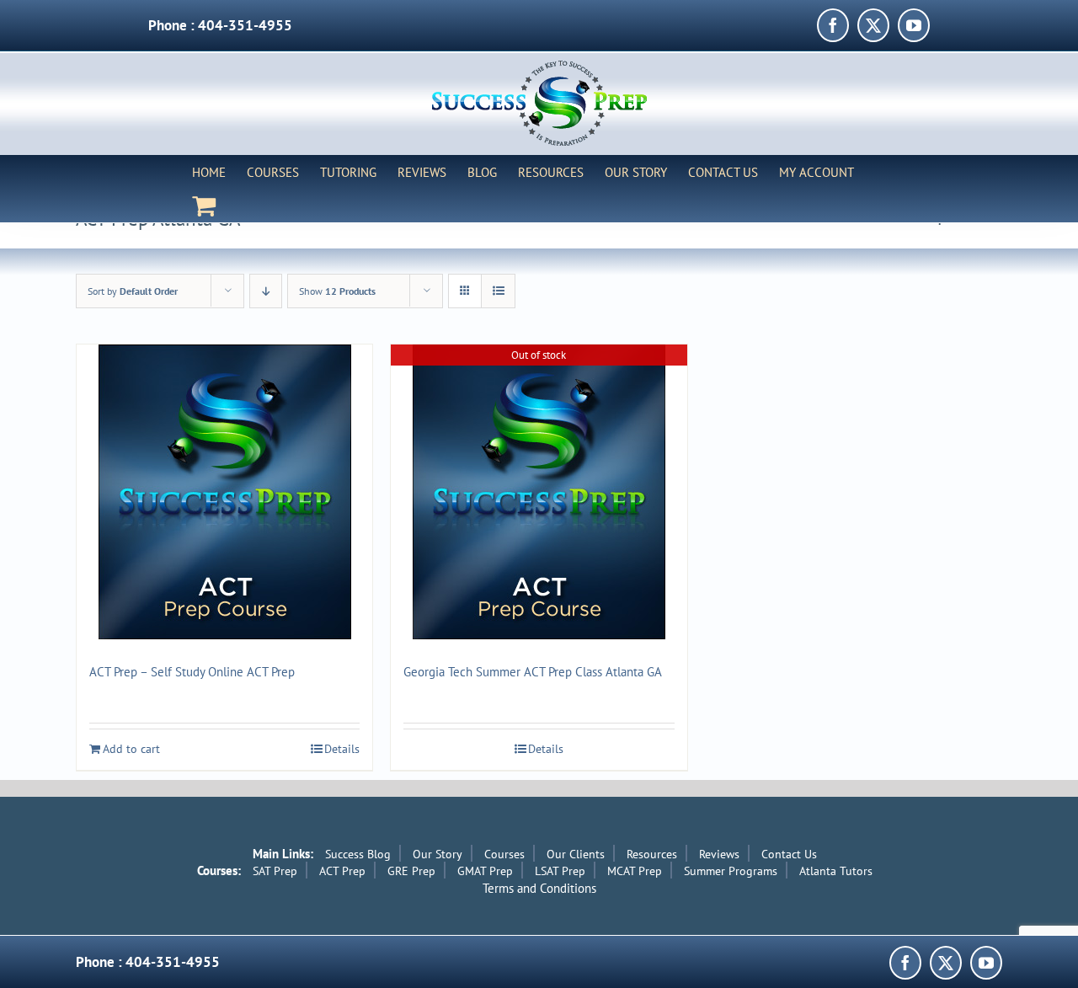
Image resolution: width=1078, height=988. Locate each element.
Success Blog (358, 854)
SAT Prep (275, 871)
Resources (652, 854)
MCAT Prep (634, 871)
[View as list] (498, 291)
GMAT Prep (485, 871)
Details (342, 749)
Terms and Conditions (539, 888)
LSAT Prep (560, 871)
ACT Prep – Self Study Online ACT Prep (192, 672)
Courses (504, 854)
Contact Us (789, 854)
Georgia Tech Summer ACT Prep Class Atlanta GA (532, 672)
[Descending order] (265, 291)
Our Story (437, 854)
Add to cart (131, 749)
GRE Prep (411, 871)
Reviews (719, 854)
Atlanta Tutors (836, 871)
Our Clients (576, 854)
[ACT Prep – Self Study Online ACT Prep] (224, 491)
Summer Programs (730, 871)
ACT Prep (342, 871)
